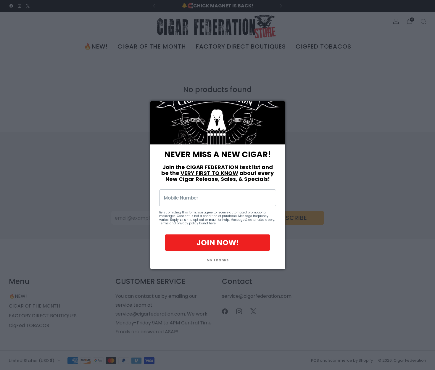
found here (207, 223)
